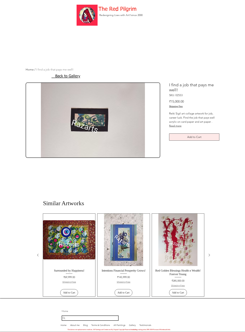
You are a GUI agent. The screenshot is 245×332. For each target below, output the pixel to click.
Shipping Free (176, 106)
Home (30, 69)
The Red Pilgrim (117, 9)
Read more (175, 125)
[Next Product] (209, 255)
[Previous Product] (38, 255)
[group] (123, 255)
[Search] (90, 318)
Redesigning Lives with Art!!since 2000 (121, 15)
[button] (132, 325)
